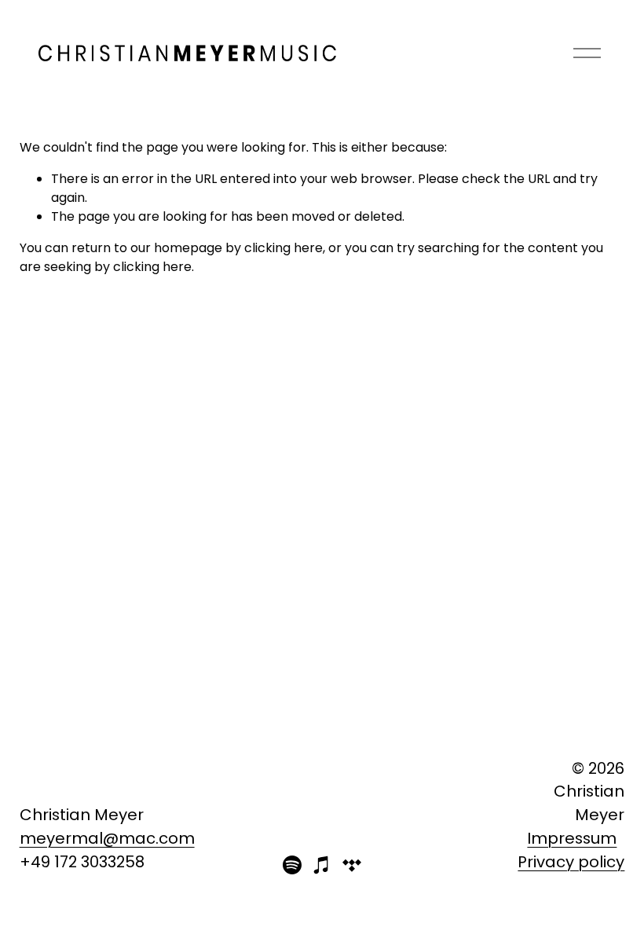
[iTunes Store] (322, 865)
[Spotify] (292, 865)
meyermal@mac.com (107, 838)
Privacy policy (571, 862)
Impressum (572, 838)
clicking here (283, 248)
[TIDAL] (351, 865)
